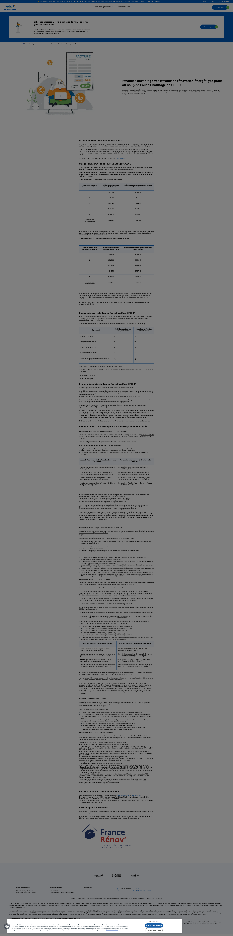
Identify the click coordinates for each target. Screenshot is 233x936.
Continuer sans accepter (154, 921)
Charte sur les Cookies (112, 930)
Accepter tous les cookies (154, 925)
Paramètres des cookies (154, 930)
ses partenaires (39, 924)
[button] (7, 926)
